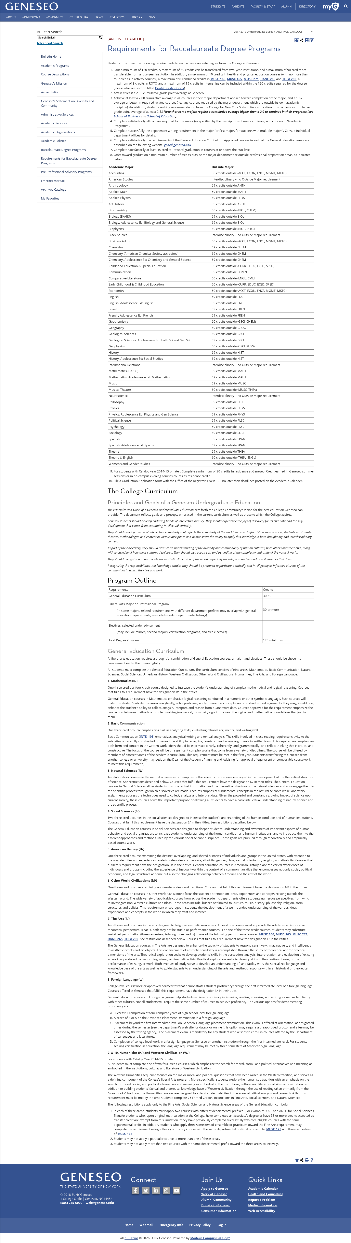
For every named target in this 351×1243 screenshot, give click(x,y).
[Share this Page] (302, 40)
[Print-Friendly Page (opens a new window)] (307, 40)
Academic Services (54, 123)
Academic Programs (55, 65)
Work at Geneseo (214, 1194)
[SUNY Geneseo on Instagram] (166, 1190)
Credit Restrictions (169, 88)
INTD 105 (147, 736)
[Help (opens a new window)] (312, 40)
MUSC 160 (217, 79)
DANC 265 (267, 79)
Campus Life (79, 17)
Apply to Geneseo (214, 1188)
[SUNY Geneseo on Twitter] (146, 1190)
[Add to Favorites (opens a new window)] (297, 40)
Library (137, 17)
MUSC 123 (273, 1129)
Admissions (31, 17)
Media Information (262, 1205)
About (11, 17)
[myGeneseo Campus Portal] (331, 6)
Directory (307, 6)
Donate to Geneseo (215, 1205)
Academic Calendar (263, 1188)
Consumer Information (218, 1211)
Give (152, 17)
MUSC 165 (234, 79)
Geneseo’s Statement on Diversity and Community (67, 103)
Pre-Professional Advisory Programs (66, 172)
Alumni (286, 6)
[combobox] (273, 31)
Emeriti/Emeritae (53, 181)
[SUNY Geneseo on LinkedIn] (156, 1190)
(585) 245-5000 (71, 1203)
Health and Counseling (265, 1194)
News (99, 17)
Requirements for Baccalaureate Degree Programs (68, 160)
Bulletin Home (51, 56)
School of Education (161, 116)
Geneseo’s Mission (54, 83)
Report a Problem (261, 1200)
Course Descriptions (55, 74)
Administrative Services (57, 114)
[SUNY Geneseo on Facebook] (135, 1190)
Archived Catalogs (53, 189)
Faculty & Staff (262, 6)
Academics (54, 17)
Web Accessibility (261, 1211)
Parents (238, 6)
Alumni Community (216, 1200)
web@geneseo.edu (100, 1203)
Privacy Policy (200, 1225)
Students (218, 6)
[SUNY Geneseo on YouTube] (176, 1190)
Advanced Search (50, 43)
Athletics (117, 17)
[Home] (31, 6)
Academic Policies (53, 141)
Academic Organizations (58, 132)
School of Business (127, 116)
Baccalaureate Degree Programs (63, 150)
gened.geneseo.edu (177, 145)
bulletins (131, 1238)
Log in (222, 1225)
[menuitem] (218, 6)
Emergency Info (171, 1225)
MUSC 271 (251, 79)
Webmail (146, 1225)
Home (129, 1225)
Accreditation (50, 92)
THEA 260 (289, 79)
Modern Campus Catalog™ (210, 1238)
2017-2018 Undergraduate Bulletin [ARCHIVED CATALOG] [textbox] (268, 31)
